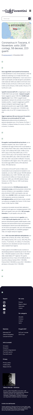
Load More (16, 282)
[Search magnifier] (29, 18)
